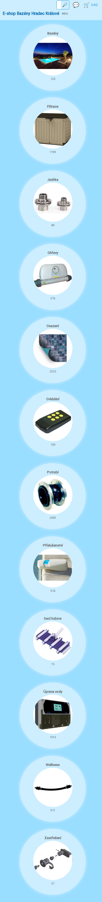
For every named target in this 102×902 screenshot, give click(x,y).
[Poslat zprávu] (76, 5)
